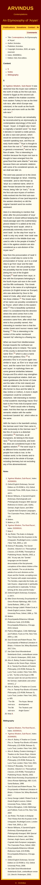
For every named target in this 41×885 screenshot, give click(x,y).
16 (9, 406)
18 (14, 434)
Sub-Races (26, 86)
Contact (31, 27)
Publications (9, 27)
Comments (32, 33)
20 (19, 446)
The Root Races (28, 525)
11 (20, 298)
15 (27, 356)
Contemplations (20, 14)
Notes (10, 72)
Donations (21, 27)
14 (14, 353)
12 (9, 307)
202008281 (12, 481)
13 (11, 331)
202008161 (17, 528)
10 (12, 275)
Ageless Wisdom (13, 86)
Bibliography (13, 75)
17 (36, 428)
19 (8, 440)
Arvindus (20, 8)
